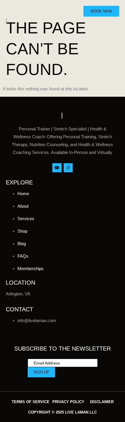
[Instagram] (68, 167)
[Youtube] (56, 167)
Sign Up (41, 372)
